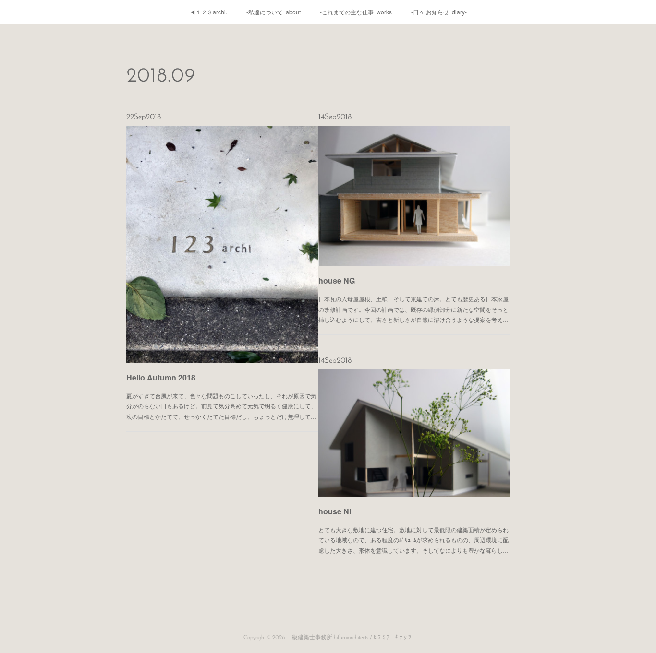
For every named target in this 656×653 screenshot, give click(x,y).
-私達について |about (273, 12)
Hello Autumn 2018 (160, 377)
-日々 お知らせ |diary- (439, 12)
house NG (336, 280)
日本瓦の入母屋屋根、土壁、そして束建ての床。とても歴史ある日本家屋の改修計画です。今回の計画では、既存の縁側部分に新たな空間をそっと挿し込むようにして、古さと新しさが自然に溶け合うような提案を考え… (413, 309)
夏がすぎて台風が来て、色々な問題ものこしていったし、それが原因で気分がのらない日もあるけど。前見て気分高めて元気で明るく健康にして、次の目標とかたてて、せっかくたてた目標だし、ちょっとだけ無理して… (221, 406)
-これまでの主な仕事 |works (356, 12)
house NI (334, 511)
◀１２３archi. (208, 12)
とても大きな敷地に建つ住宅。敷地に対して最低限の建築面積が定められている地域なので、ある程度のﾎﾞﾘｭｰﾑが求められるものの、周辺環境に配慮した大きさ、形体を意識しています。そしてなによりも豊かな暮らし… (413, 539)
